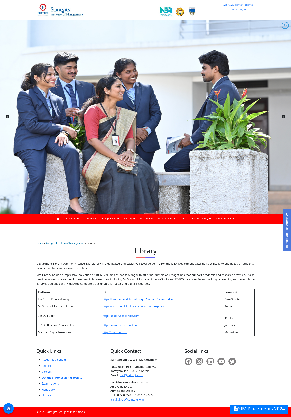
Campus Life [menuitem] (109, 218)
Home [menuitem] (59, 219)
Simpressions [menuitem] (224, 218)
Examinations (50, 383)
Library (46, 395)
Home (39, 243)
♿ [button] (8, 408)
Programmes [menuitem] (165, 218)
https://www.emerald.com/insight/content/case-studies (138, 299)
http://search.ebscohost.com (121, 316)
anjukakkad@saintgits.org (127, 399)
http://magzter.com (115, 332)
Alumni (46, 366)
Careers (47, 371)
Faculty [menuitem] (128, 218)
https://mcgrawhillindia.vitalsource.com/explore (133, 306)
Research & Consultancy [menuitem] (195, 218)
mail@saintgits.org (131, 375)
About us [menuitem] (71, 218)
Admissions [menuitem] (90, 218)
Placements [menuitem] (146, 218)
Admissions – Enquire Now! (286, 230)
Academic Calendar (54, 359)
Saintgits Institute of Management (64, 243)
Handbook (48, 389)
